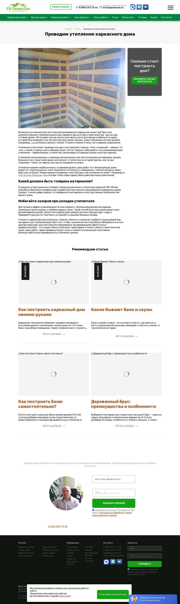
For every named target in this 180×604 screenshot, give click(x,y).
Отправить (144, 564)
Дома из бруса (25, 556)
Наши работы (101, 17)
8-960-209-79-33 (57, 526)
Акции (153, 17)
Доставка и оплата (72, 562)
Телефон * (97, 486)
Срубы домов (48, 553)
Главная (68, 29)
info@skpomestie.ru (113, 8)
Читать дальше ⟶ (53, 334)
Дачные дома (38, 17)
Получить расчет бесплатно (145, 80)
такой (34, 142)
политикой (65, 596)
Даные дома (24, 550)
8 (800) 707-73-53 (88, 8)
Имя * (95, 473)
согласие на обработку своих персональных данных (112, 514)
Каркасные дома (16, 17)
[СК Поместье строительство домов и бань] (18, 7)
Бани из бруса (49, 547)
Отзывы (142, 17)
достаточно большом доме (33, 175)
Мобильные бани (50, 550)
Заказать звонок (61, 7)
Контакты (166, 17)
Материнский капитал (91, 554)
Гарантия (71, 559)
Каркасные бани (60, 17)
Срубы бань (47, 556)
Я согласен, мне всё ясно (113, 594)
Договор (89, 547)
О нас (115, 17)
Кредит (88, 550)
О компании (72, 547)
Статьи (77, 29)
